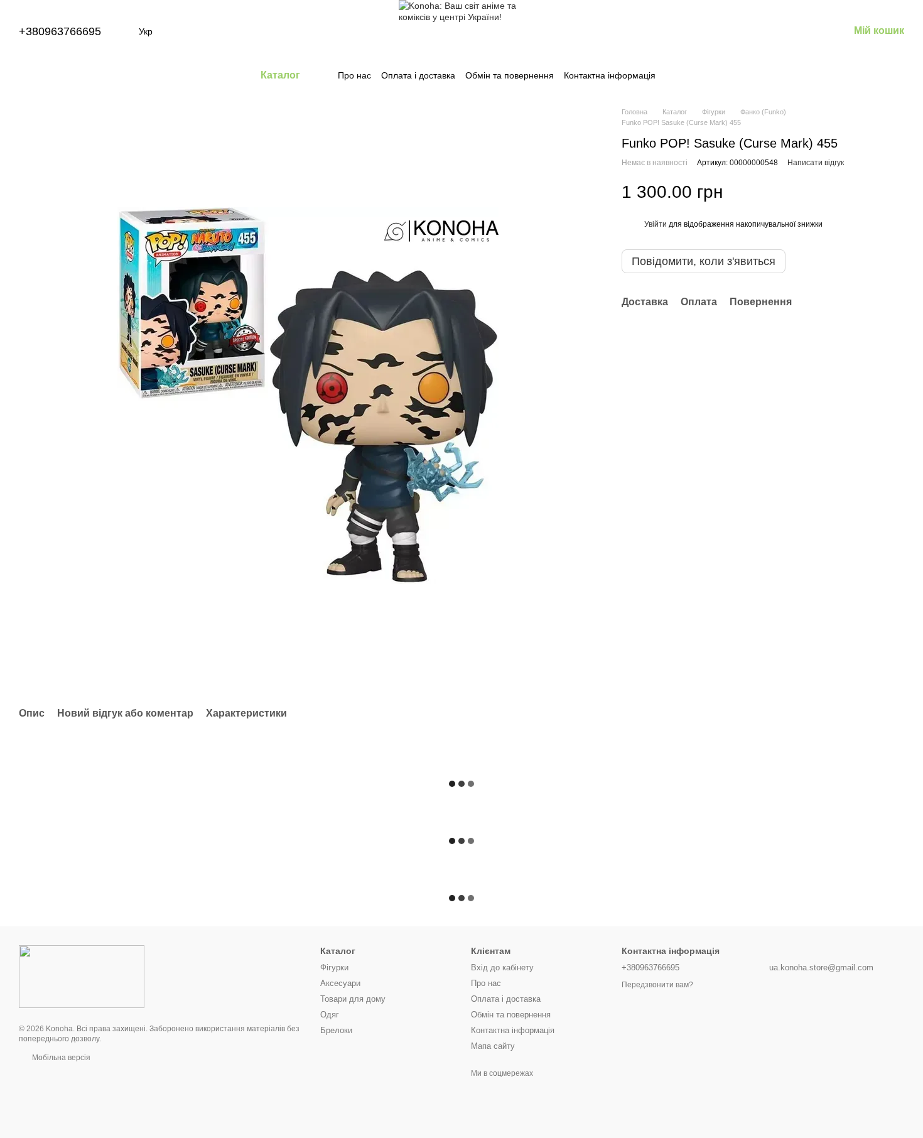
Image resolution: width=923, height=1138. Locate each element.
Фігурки (334, 967)
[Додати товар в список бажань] (898, 192)
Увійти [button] (655, 224)
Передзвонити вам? (657, 984)
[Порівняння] (741, 31)
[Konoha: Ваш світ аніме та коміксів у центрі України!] (81, 976)
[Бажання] (774, 31)
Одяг (329, 1014)
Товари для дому (353, 999)
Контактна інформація (610, 75)
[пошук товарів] (678, 75)
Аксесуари (340, 983)
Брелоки (336, 1030)
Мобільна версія (60, 1057)
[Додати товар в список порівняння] (872, 192)
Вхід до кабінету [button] (502, 967)
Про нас (354, 75)
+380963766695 (60, 31)
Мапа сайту (493, 1046)
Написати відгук (815, 162)
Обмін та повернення (509, 75)
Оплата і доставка (418, 75)
